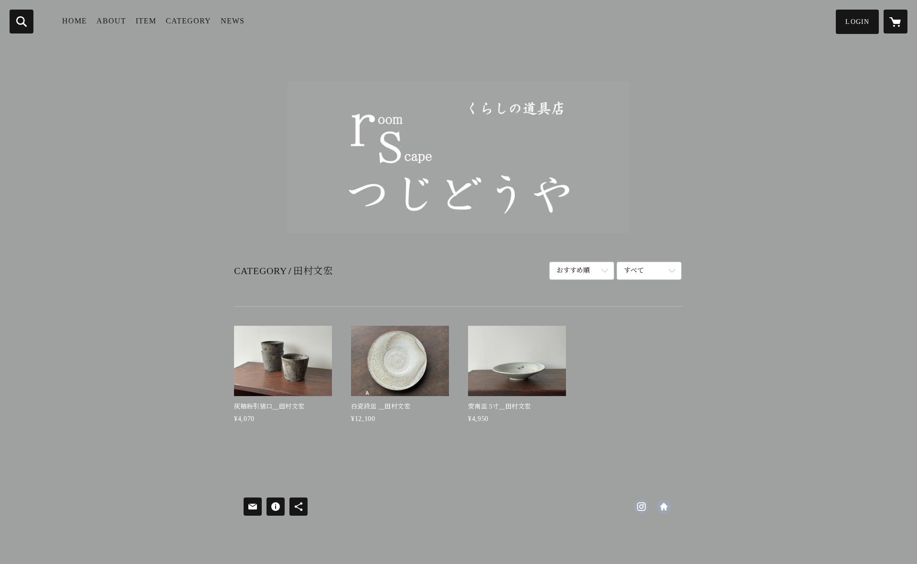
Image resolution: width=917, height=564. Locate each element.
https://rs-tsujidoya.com (664, 506)
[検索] (21, 21)
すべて (634, 270)
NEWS (233, 21)
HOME (74, 21)
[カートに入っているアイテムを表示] (895, 21)
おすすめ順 (573, 270)
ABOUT (111, 21)
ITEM (146, 21)
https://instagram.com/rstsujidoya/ (641, 506)
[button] (857, 22)
